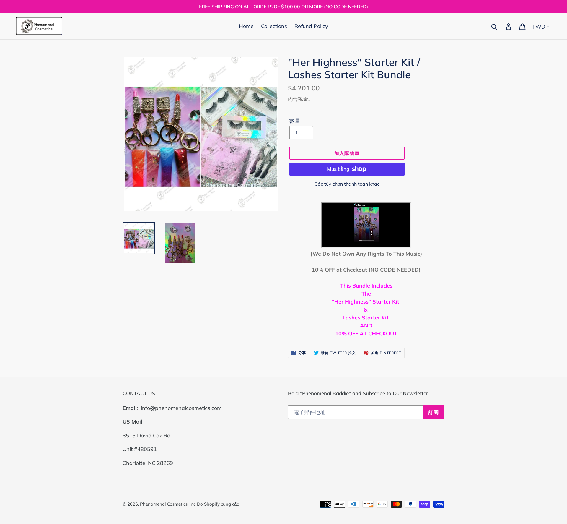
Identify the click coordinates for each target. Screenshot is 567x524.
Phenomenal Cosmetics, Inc (167, 504)
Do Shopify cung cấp (218, 504)
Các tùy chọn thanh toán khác (347, 184)
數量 (294, 120)
